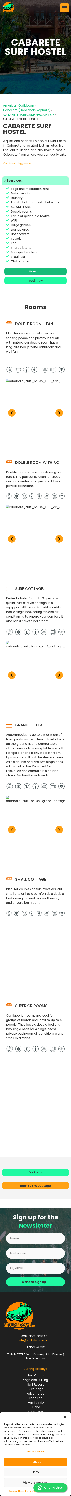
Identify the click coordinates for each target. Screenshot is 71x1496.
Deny (35, 1472)
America (9, 105)
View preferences (35, 1482)
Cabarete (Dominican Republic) (27, 110)
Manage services (34, 1451)
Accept (35, 1462)
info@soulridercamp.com (35, 1340)
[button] (65, 1417)
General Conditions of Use (23, 1491)
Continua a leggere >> (17, 163)
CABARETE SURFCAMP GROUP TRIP (28, 114)
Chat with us (53, 1487)
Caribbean (26, 105)
